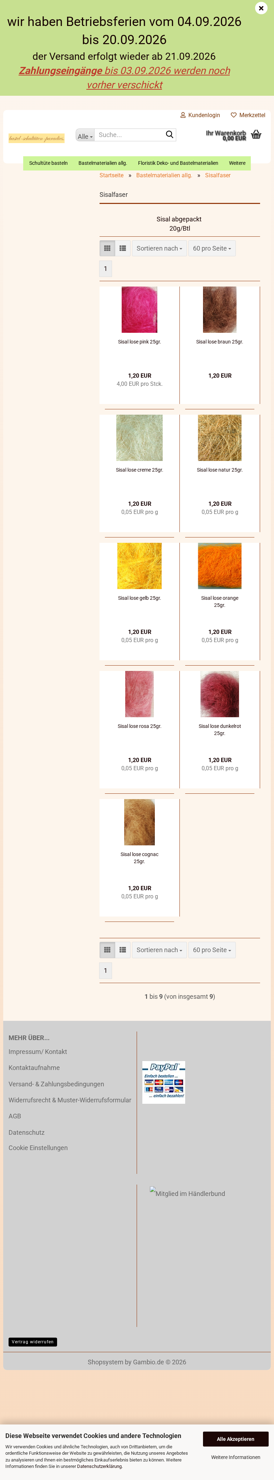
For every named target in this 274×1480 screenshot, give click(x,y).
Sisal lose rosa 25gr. (140, 726)
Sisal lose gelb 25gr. (139, 598)
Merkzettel (251, 115)
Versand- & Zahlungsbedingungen (56, 1084)
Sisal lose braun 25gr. (219, 342)
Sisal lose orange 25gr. (219, 601)
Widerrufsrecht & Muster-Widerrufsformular (70, 1100)
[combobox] (159, 248)
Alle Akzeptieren (235, 1439)
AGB (15, 1116)
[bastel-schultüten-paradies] (37, 138)
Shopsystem (105, 1362)
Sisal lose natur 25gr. (220, 470)
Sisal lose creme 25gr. (139, 470)
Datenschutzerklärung (99, 1466)
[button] (107, 248)
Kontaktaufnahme (34, 1067)
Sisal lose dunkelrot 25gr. (220, 729)
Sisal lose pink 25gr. (139, 342)
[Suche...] (169, 135)
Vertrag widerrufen (33, 1341)
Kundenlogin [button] (203, 115)
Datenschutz (27, 1132)
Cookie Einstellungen (38, 1147)
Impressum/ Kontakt (38, 1051)
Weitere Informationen (235, 1457)
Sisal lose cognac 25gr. (139, 857)
